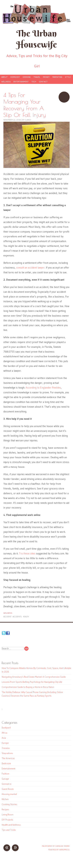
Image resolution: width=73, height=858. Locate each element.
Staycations (7, 753)
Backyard (6, 727)
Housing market (9, 794)
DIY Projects (7, 819)
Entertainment (21, 81)
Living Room (7, 814)
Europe (5, 743)
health (26, 616)
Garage (5, 778)
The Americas (8, 758)
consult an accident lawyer (30, 267)
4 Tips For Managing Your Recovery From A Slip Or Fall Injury (64, 97)
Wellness (6, 81)
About (4, 77)
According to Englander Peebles (43, 387)
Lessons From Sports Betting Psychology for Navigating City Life (32, 682)
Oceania (6, 748)
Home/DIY (15, 77)
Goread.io (6, 783)
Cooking (27, 77)
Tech (33, 81)
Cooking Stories (9, 804)
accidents (17, 616)
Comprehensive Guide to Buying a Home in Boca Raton (28, 687)
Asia (4, 737)
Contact (43, 81)
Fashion (5, 773)
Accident (7, 616)
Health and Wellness (11, 824)
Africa (4, 732)
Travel (36, 77)
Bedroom (6, 763)
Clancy (28, 120)
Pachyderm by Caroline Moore (56, 846)
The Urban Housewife (36, 39)
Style (68, 77)
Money (46, 77)
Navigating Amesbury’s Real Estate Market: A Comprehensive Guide (34, 676)
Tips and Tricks (9, 830)
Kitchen (5, 799)
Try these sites (27, 553)
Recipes (5, 809)
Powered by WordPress (59, 849)
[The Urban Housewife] (36, 13)
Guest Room (8, 789)
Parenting (57, 77)
